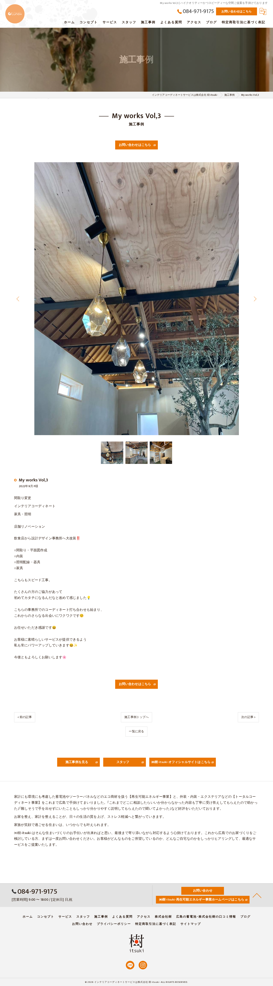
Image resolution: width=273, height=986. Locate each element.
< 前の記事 (24, 717)
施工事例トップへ (136, 717)
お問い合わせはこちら (236, 11)
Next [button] (254, 298)
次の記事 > (248, 717)
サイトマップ (190, 924)
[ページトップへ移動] (257, 895)
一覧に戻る (136, 731)
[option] (136, 298)
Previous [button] (18, 298)
